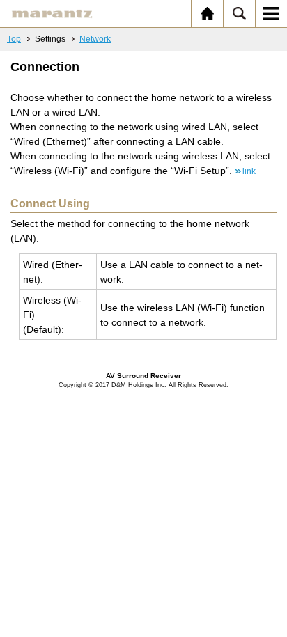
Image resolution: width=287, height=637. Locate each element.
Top (14, 39)
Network (95, 39)
